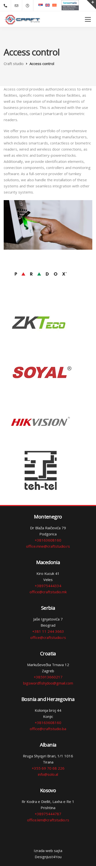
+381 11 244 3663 (48, 631)
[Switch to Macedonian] (54, 5)
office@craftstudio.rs (48, 637)
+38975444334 (48, 585)
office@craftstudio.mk (48, 591)
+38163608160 (48, 540)
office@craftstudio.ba (48, 728)
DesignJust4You (48, 856)
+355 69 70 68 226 (48, 768)
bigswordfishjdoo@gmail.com (48, 683)
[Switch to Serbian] (40, 5)
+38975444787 (48, 813)
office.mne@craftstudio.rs (48, 546)
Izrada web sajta (48, 850)
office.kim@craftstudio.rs (48, 819)
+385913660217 (48, 676)
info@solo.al (48, 774)
